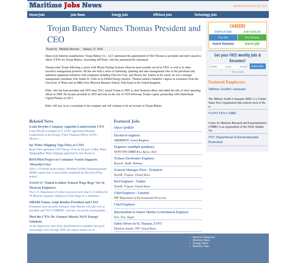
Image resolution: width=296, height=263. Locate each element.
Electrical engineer (127, 135)
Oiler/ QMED (124, 127)
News (92, 5)
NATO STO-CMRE (222, 112)
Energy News (200, 243)
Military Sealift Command (226, 88)
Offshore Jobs (162, 14)
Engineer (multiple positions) (134, 146)
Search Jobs (252, 43)
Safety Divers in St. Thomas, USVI (138, 223)
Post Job (223, 37)
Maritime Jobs (201, 246)
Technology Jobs (205, 14)
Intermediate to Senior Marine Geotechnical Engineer (151, 211)
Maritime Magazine (204, 237)
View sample (238, 71)
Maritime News (201, 240)
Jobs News (77, 14)
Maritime (54, 5)
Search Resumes (223, 43)
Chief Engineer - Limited (131, 192)
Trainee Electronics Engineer (134, 158)
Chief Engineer (124, 204)
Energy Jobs (120, 14)
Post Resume (252, 37)
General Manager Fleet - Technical (138, 169)
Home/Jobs (37, 14)
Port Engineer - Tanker (130, 181)
